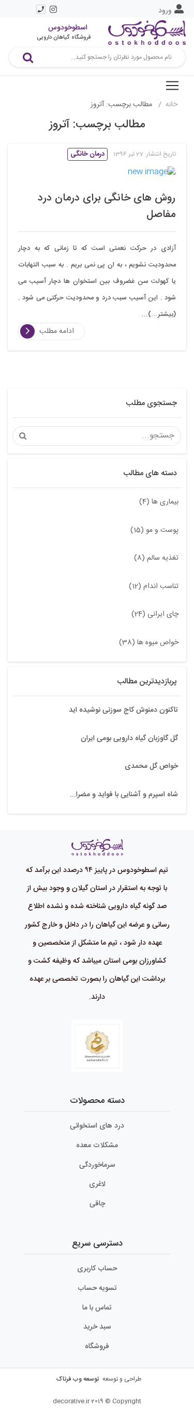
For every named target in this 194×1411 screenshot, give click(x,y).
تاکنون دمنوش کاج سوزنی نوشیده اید (123, 710)
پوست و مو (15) (154, 530)
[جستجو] (28, 57)
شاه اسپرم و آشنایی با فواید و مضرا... (124, 794)
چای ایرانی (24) (154, 614)
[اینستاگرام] (53, 9)
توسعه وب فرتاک (77, 1379)
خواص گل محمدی (151, 766)
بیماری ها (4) (158, 502)
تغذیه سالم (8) (156, 558)
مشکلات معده (97, 1145)
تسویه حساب (97, 1288)
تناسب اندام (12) (153, 586)
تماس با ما (97, 1308)
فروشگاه (97, 1346)
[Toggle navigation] (172, 85)
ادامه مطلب (56, 331)
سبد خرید (97, 1327)
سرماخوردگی (97, 1165)
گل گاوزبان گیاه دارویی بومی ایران (129, 738)
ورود (165, 11)
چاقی (97, 1204)
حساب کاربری (97, 1269)
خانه (171, 104)
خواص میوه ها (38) (148, 642)
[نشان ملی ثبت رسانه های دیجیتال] (97, 1046)
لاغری (97, 1184)
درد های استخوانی (97, 1126)
